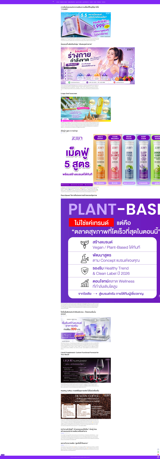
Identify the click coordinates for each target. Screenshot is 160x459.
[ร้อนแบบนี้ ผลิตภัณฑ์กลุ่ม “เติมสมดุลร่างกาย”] (98, 84)
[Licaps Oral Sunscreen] (86, 121)
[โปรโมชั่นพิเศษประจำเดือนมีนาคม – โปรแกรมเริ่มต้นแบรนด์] (86, 342)
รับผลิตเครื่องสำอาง (71, 2)
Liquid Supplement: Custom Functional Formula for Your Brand (80, 353)
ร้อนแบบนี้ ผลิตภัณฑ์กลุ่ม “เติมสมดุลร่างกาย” (76, 44)
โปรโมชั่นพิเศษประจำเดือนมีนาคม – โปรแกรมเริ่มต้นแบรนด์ (78, 313)
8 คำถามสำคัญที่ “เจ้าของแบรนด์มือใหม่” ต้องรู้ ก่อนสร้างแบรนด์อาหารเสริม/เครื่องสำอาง (79, 430)
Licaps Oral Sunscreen (69, 93)
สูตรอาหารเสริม (79, 2)
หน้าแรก (57, 2)
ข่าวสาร (95, 2)
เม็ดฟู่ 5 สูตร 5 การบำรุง (69, 131)
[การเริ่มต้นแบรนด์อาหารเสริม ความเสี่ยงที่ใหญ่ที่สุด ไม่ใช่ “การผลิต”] (86, 37)
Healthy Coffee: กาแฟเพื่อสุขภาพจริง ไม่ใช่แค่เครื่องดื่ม (80, 390)
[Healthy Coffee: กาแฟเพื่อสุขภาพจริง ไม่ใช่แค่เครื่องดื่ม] (86, 418)
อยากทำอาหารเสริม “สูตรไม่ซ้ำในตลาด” (74, 443)
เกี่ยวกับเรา (99, 2)
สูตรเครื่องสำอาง (86, 2)
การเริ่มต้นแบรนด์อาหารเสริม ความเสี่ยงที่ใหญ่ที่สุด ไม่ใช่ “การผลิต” (80, 8)
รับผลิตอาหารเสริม (63, 2)
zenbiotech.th (62, 433)
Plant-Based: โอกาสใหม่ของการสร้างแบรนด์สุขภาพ (79, 195)
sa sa (61, 46)
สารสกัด (91, 2)
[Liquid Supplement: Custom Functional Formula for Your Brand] (86, 382)
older (2, 454)
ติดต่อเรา (103, 2)
